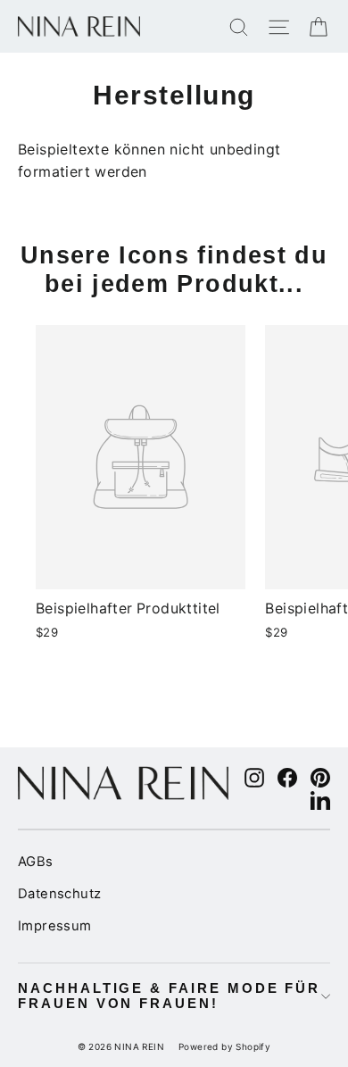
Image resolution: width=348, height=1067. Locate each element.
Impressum (55, 926)
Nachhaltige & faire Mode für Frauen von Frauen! (169, 996)
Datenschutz (59, 894)
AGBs (36, 862)
